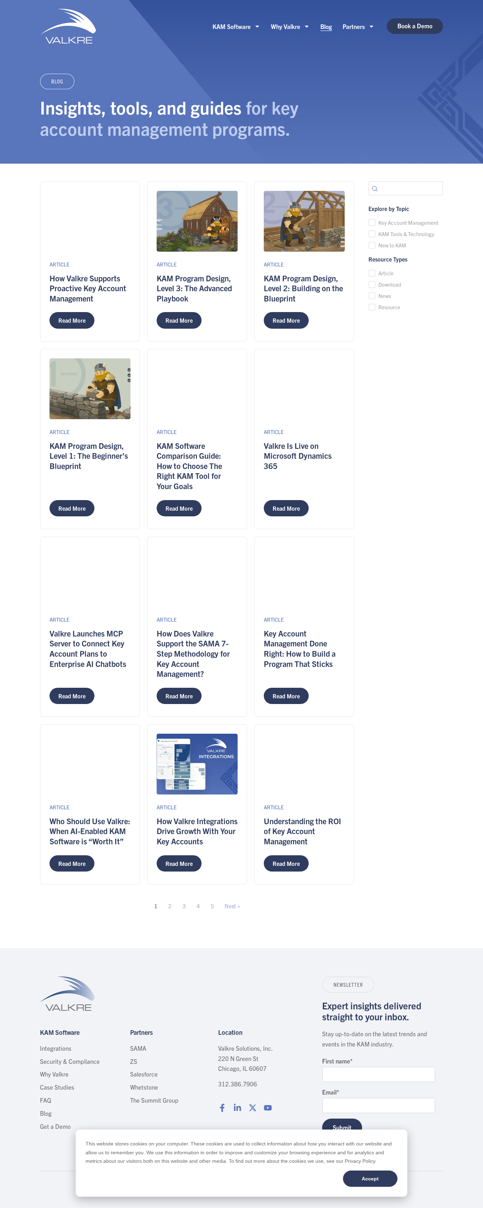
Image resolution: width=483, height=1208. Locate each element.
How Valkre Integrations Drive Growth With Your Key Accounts (197, 831)
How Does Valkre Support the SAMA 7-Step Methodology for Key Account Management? (193, 653)
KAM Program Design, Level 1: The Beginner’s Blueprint (89, 455)
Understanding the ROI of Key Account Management (302, 831)
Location (230, 1032)
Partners (354, 26)
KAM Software (232, 26)
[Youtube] (268, 1108)
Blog (326, 26)
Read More (72, 320)
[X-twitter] (253, 1108)
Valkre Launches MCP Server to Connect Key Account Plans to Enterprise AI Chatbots (88, 648)
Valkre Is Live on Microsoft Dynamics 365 (298, 455)
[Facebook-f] (222, 1108)
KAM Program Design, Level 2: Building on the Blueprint (303, 288)
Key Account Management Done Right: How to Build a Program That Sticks (300, 648)
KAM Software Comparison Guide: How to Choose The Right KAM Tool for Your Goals (189, 466)
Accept (370, 1178)
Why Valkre (285, 26)
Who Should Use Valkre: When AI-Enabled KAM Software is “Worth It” (90, 831)
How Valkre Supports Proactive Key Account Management (88, 288)
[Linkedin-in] (237, 1108)
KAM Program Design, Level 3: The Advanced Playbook (194, 288)
